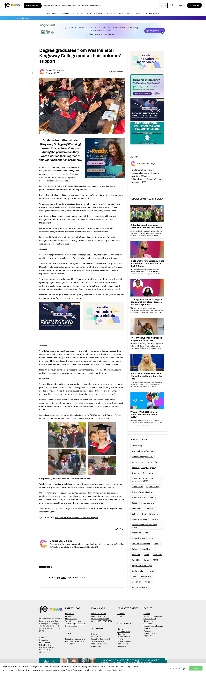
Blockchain (152, 462)
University (136, 582)
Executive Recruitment (74, 641)
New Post (121, 634)
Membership (122, 644)
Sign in (182, 5)
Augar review (137, 462)
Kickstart (150, 508)
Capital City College (55, 70)
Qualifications (148, 549)
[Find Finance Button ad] (147, 85)
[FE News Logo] (12, 5)
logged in (61, 577)
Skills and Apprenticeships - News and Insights (76, 517)
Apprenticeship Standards (143, 451)
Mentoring (136, 532)
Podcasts (121, 613)
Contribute (78, 13)
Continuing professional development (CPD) (142, 479)
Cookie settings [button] (177, 668)
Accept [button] (196, 668)
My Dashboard (123, 636)
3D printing (137, 445)
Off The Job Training (141, 543)
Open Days (148, 623)
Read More (118, 670)
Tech (134, 576)
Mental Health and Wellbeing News (144, 526)
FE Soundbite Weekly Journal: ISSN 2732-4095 (101, 619)
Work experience (139, 587)
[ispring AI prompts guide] (59, 328)
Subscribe (194, 5)
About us (43, 637)
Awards (146, 613)
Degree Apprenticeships (142, 492)
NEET (147, 532)
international (137, 508)
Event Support (97, 646)
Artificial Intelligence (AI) (142, 456)
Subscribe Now (152, 13)
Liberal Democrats (150, 514)
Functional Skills (139, 497)
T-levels (151, 571)
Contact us (43, 640)
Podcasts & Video (95, 13)
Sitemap (42, 652)
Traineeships (145, 576)
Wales (147, 582)
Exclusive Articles (98, 613)
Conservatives (149, 473)
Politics (135, 549)
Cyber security (152, 486)
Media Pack (96, 636)
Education (69, 613)
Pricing (94, 634)
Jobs (121, 13)
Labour (135, 514)
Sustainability (138, 571)
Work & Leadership (73, 621)
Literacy (154, 519)
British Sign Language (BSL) (144, 467)
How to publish (123, 629)
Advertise (111, 13)
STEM (155, 560)
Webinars (147, 631)
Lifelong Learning (139, 519)
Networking (148, 621)
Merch (139, 13)
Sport (146, 560)
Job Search (70, 644)
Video (119, 616)
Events (130, 13)
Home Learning (147, 503)
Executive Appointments (75, 639)
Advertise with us (46, 647)
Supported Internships (142, 565)
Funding (153, 497)
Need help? (122, 646)
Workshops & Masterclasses (149, 634)
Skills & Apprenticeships (75, 623)
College (135, 473)
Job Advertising (98, 641)
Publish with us (45, 645)
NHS (151, 538)
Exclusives (65, 13)
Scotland (136, 554)
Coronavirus (137, 486)
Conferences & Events (152, 616)
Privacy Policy (45, 650)
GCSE (134, 503)
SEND (146, 554)
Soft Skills (136, 560)
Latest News (51, 13)
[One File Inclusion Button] (103, 328)
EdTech (68, 616)
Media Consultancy (99, 644)
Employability (71, 618)
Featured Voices (98, 616)
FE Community (45, 642)
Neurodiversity (138, 538)
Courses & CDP (149, 618)
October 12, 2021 (53, 73)
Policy (156, 543)
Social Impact (71, 626)
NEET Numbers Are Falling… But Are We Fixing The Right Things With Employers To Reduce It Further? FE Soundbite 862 (97, 5)
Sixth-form (157, 554)
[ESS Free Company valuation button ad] (147, 133)
